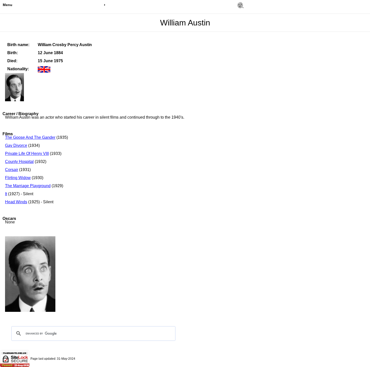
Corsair (11, 170)
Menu (7, 5)
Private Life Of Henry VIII (27, 153)
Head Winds (16, 202)
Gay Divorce (16, 145)
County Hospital (19, 161)
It (6, 194)
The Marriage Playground (28, 186)
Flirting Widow (18, 178)
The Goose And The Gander (30, 137)
